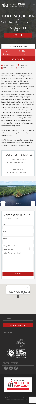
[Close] (27, 287)
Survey (21, 68)
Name (4, 224)
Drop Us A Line (16, 325)
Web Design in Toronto (24, 399)
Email (4, 231)
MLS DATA (24, 65)
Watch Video (9, 65)
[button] (18, 297)
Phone (4, 238)
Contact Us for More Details (12, 253)
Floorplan (8, 68)
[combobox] (18, 249)
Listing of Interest (8, 246)
